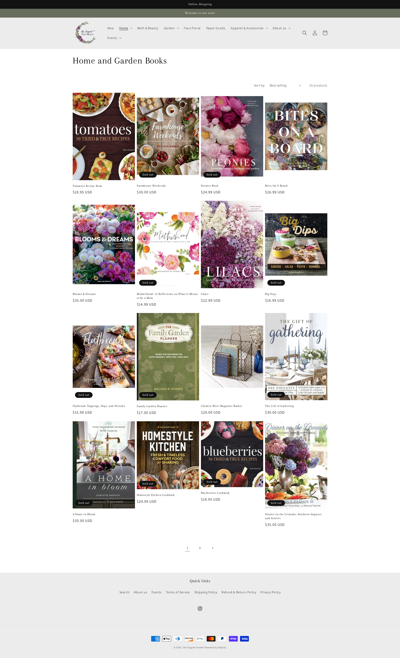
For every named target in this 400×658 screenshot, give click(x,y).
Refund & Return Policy (239, 592)
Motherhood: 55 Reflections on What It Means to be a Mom (167, 296)
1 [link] (187, 547)
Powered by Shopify (215, 647)
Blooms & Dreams (84, 294)
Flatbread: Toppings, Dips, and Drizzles (99, 406)
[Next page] (212, 548)
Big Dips (270, 294)
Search (124, 592)
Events (157, 592)
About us (140, 592)
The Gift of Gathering (279, 406)
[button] (125, 28)
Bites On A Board (276, 185)
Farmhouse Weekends (151, 185)
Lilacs (205, 294)
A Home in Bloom (84, 514)
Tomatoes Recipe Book (87, 186)
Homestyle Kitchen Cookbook (156, 495)
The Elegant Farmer (193, 647)
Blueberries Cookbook (215, 493)
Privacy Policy (270, 592)
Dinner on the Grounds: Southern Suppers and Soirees (293, 516)
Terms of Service (178, 592)
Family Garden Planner (152, 406)
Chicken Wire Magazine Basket (221, 406)
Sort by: (259, 85)
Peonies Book (209, 185)
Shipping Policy (205, 592)
